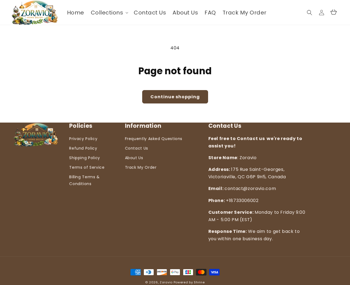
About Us (134, 158)
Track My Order (141, 167)
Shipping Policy (84, 158)
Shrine (199, 282)
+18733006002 (242, 200)
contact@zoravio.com (250, 188)
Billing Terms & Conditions (84, 180)
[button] (109, 12)
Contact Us (136, 148)
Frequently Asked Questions (154, 138)
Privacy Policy (83, 138)
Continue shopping (175, 97)
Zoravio (167, 282)
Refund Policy (83, 148)
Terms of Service (86, 167)
